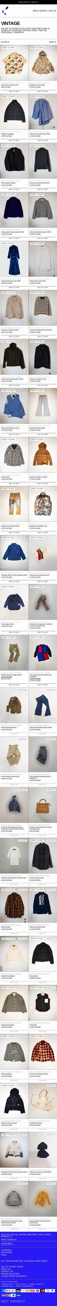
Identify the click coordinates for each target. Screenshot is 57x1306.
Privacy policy (21, 1284)
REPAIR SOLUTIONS (10, 1274)
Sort (51, 42)
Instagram (6, 1252)
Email (4, 1255)
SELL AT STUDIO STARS (12, 1267)
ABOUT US (6, 1269)
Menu (35, 11)
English (3, 1300)
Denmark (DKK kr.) (16, 1300)
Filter (4, 42)
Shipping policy (7, 1286)
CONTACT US (7, 1271)
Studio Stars (12, 1282)
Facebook (6, 1250)
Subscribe (6, 1244)
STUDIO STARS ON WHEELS (14, 1276)
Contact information (24, 1286)
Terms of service (36, 1284)
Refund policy (8, 1284)
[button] (43, 11)
